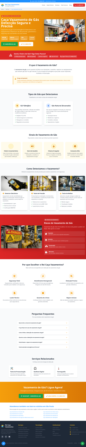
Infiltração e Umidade (23, 431)
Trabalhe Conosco (57, 435)
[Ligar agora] (3, 443)
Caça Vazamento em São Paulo (16, 415)
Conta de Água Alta (22, 427)
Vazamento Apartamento (23, 429)
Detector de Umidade (40, 437)
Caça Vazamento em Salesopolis (50, 417)
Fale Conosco (64, 5)
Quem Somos (50, 5)
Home (43, 5)
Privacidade (70, 443)
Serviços (57, 5)
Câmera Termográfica (40, 429)
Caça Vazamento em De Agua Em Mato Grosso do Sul (22, 417)
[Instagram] (6, 436)
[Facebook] (2, 436)
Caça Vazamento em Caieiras (16, 413)
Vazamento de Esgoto (23, 435)
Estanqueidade (38, 435)
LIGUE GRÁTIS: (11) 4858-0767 (56, 396)
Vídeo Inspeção (38, 431)
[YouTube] (9, 436)
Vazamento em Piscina (23, 433)
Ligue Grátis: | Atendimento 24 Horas (44, 1)
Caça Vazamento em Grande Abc (17, 411)
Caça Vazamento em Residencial (50, 415)
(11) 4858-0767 (27, 44)
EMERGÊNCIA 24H (10, 44)
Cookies (75, 443)
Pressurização (38, 433)
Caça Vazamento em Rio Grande (50, 413)
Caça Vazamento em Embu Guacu (50, 411)
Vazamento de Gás (22, 437)
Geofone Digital (38, 427)
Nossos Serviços (56, 429)
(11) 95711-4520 (74, 429)
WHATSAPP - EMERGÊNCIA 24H (32, 396)
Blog (70, 5)
